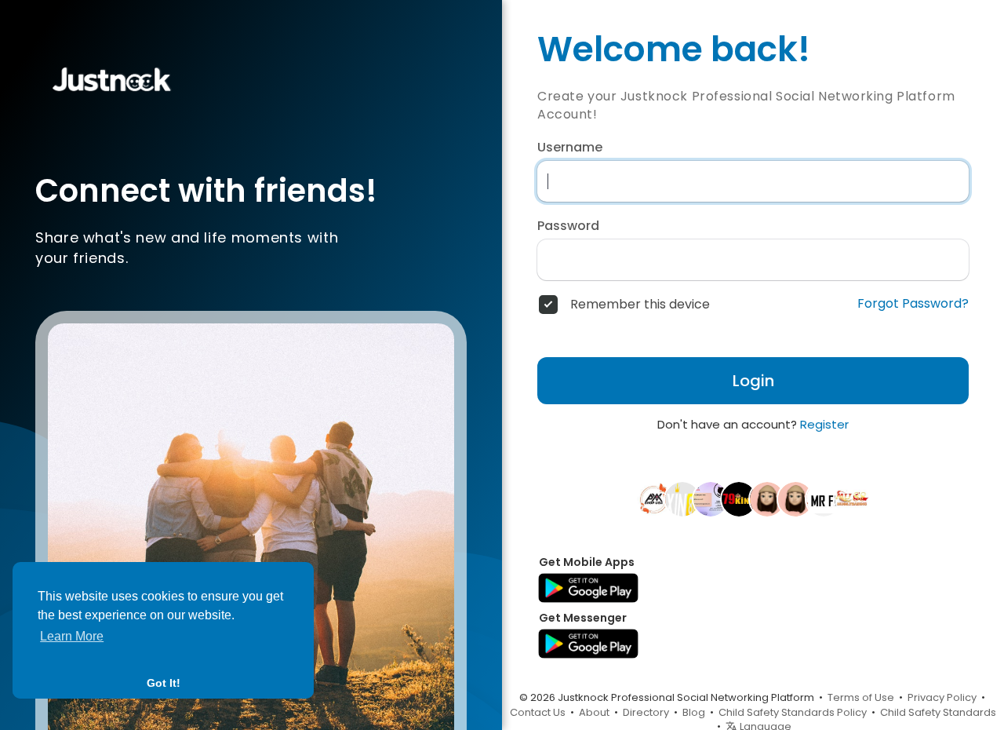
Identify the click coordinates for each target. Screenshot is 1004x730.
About (594, 712)
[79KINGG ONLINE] (739, 498)
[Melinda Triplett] (795, 498)
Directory (646, 712)
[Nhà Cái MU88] (852, 498)
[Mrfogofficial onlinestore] (823, 498)
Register (824, 424)
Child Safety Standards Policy (792, 712)
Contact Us (538, 712)
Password (568, 226)
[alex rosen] (654, 498)
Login (753, 381)
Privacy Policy (942, 697)
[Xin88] (682, 498)
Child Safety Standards (938, 712)
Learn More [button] (72, 636)
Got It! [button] (163, 683)
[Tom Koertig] (710, 498)
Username (569, 147)
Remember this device (640, 304)
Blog (693, 712)
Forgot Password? (913, 303)
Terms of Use (861, 697)
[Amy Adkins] (767, 498)
